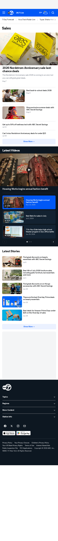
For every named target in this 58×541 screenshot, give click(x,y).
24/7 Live (20, 13)
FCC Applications (26, 448)
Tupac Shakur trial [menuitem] (47, 20)
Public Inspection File (10, 448)
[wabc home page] (6, 387)
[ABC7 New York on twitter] (11, 426)
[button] (4, 12)
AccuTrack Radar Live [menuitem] (26, 20)
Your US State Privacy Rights (12, 445)
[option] (10, 20)
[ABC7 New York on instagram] (18, 426)
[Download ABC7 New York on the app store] (8, 433)
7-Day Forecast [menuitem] (8, 20)
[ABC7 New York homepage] (10, 13)
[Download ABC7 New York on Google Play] (23, 433)
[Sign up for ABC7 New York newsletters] (24, 426)
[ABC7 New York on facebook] (5, 426)
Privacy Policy (7, 443)
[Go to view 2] (29, 241)
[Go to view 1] (27, 241)
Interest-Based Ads (43, 445)
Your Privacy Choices (21, 443)
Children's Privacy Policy (40, 443)
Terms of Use (29, 445)
